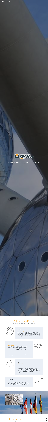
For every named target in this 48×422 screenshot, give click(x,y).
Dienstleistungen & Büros (37, 1)
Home (22, 1)
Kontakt (44, 1)
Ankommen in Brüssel (28, 1)
